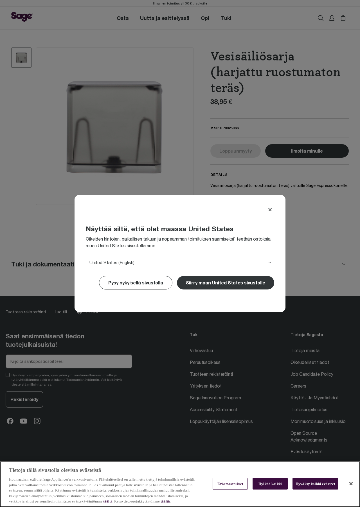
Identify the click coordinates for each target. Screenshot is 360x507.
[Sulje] (351, 483)
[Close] (270, 209)
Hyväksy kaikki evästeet (315, 483)
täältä (107, 501)
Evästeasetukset (230, 483)
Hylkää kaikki (270, 483)
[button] (225, 282)
